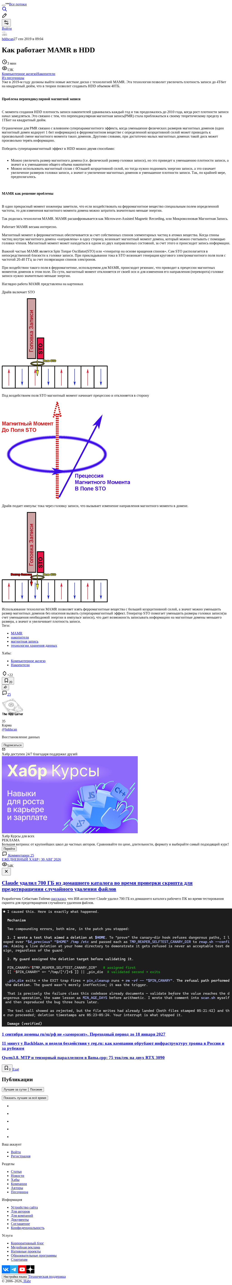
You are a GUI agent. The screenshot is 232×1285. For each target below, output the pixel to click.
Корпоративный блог (27, 1243)
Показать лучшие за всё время (25, 1098)
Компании (19, 1184)
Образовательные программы (34, 1255)
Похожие (36, 1089)
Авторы (17, 1188)
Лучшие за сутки (15, 1089)
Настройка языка (15, 1276)
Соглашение (20, 1224)
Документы (20, 1220)
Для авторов (20, 1211)
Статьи (16, 1171)
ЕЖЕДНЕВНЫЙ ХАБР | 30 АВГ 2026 (31, 859)
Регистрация (20, 1156)
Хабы (15, 1180)
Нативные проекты (26, 1251)
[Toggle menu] (3, 5)
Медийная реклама (25, 1247)
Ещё (15, 1069)
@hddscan (9, 729)
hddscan (8, 39)
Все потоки (18, 4)
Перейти (9, 848)
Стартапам (19, 1259)
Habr (27, 1281)
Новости (17, 1176)
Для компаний (22, 1215)
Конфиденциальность (27, 1228)
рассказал (58, 899)
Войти (16, 1152)
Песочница (19, 1192)
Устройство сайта (24, 1207)
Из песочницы (13, 78)
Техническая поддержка (47, 1276)
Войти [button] (7, 28)
